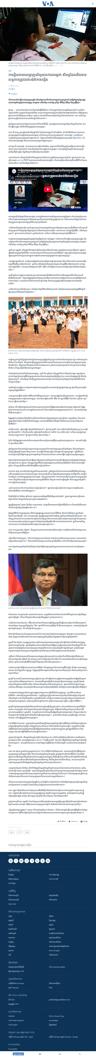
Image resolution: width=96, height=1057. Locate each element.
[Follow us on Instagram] (26, 861)
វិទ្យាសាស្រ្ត (52, 920)
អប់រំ (9, 71)
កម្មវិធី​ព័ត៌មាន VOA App (16, 983)
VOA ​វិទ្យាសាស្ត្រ (54, 875)
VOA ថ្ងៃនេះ (12, 883)
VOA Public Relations (16, 1020)
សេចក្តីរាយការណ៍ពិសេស (56, 933)
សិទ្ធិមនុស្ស (11, 946)
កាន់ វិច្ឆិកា (11, 89)
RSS (50, 988)
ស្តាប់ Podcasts (13, 988)
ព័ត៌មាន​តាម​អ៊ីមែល (54, 983)
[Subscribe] (48, 861)
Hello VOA (12, 904)
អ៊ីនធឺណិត (78, 138)
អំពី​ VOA (11, 1000)
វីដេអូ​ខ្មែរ (11, 875)
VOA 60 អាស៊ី (53, 879)
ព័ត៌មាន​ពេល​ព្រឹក (13, 895)
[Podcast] (42, 861)
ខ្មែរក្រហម (52, 929)
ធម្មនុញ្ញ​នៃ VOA (13, 1004)
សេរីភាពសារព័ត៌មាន (55, 942)
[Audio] (59, 1054)
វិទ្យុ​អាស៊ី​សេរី (52, 1025)
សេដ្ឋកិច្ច (11, 942)
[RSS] (37, 861)
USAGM (11, 1016)
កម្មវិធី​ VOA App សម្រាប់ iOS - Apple (20, 1037)
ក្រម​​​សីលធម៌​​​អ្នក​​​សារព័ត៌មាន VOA (59, 1000)
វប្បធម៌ (51, 925)
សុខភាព (11, 950)
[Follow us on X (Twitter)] (16, 861)
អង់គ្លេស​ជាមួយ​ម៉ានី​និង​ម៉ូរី (16, 967)
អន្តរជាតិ (11, 920)
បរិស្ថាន (51, 916)
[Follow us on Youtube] (21, 861)
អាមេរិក (10, 925)
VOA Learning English (57, 967)
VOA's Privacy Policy (56, 1016)
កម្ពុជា (10, 916)
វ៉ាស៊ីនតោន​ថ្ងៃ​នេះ (13, 879)
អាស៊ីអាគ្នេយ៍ (12, 933)
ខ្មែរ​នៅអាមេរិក (12, 929)
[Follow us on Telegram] (32, 861)
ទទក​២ (19, 160)
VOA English (13, 1025)
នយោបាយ (11, 938)
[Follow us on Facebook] (10, 861)
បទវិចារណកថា (53, 955)
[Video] (40, 1054)
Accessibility (53, 1020)
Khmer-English (54, 950)
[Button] (13, 94)
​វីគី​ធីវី (26, 160)
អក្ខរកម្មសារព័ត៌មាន (55, 938)
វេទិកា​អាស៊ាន (53, 900)
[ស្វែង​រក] (79, 1054)
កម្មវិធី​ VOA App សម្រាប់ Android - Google (63, 1037)
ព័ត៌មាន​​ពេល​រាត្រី (13, 900)
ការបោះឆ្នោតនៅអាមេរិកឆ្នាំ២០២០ (59, 946)
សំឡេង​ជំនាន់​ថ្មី (53, 895)
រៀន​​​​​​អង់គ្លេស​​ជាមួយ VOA (16, 971)
